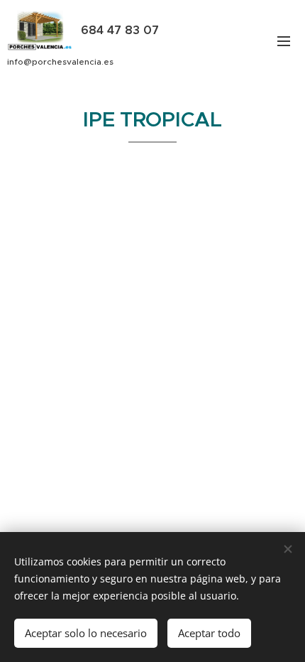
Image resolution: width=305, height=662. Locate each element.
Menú (284, 40)
